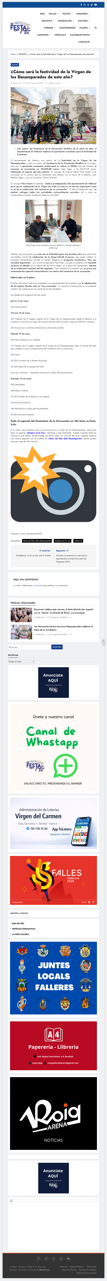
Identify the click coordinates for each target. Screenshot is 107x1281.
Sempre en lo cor (62, 540)
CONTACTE (84, 42)
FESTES (66, 13)
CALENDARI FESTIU (80, 34)
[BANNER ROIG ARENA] (53, 1149)
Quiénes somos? (77, 1266)
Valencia (78, 540)
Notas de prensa (69, 1269)
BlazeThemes (44, 1269)
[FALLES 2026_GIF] (53, 904)
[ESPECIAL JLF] (53, 1013)
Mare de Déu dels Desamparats (37, 540)
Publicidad (91, 1266)
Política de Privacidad (86, 1273)
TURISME (48, 27)
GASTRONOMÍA (67, 27)
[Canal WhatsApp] (53, 789)
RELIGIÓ (15, 64)
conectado (37, 585)
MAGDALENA (65, 20)
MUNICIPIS (42, 34)
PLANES (83, 27)
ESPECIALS (60, 34)
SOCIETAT (47, 20)
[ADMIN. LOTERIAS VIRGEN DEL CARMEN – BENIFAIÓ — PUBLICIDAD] (53, 848)
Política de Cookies (87, 1269)
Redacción (17, 83)
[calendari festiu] (53, 1201)
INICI (42, 13)
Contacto (63, 1266)
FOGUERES (82, 13)
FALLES (52, 13)
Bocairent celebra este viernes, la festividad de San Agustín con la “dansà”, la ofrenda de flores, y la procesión (64, 611)
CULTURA (83, 20)
